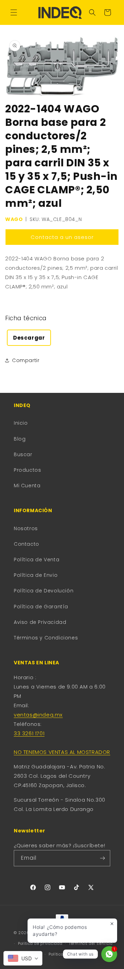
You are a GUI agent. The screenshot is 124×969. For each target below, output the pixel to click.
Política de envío (65, 954)
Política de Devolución (43, 590)
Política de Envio (36, 575)
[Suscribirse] (102, 858)
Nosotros (26, 528)
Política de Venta (36, 559)
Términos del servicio (91, 943)
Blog (19, 438)
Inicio (21, 422)
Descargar (29, 337)
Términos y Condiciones (46, 637)
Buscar (23, 454)
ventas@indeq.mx (38, 714)
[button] (13, 12)
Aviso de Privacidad (40, 622)
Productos (27, 470)
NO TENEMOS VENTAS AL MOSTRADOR (62, 752)
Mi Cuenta (27, 485)
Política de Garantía (41, 606)
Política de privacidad (40, 943)
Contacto (26, 544)
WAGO (14, 219)
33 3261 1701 (29, 733)
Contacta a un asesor (62, 237)
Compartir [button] (25, 360)
